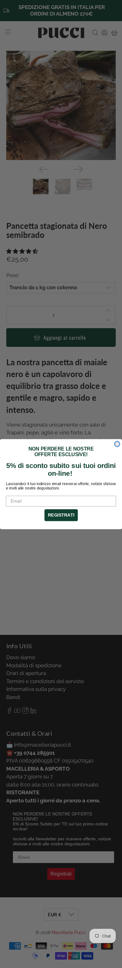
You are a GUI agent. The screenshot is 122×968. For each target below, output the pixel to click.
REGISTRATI (61, 514)
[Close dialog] (117, 443)
